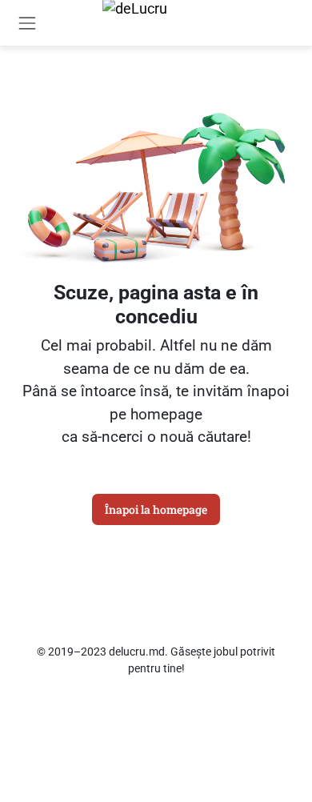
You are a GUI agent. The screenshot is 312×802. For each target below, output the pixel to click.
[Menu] (27, 23)
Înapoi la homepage (156, 509)
